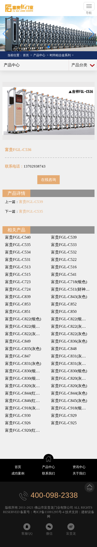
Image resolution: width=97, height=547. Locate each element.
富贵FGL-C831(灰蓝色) (71, 356)
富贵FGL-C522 (64, 259)
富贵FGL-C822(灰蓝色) (25, 334)
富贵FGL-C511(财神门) (71, 289)
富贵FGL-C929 (64, 415)
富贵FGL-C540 (18, 237)
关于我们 (79, 473)
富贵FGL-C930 (18, 415)
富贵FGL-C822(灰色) (69, 334)
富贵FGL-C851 (18, 311)
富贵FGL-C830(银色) (69, 371)
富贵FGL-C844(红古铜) (25, 393)
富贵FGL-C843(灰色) (69, 297)
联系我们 (48, 473)
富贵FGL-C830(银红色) (25, 371)
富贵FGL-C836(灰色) (69, 341)
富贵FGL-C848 (64, 349)
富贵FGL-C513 (18, 267)
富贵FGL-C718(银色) (69, 282)
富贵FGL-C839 (18, 297)
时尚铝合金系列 (60, 55)
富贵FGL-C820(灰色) (69, 386)
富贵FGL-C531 (18, 259)
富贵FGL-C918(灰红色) (25, 408)
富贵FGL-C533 (64, 245)
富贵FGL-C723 (18, 282)
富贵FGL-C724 (18, 289)
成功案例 (17, 473)
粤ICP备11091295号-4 (48, 512)
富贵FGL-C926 (18, 423)
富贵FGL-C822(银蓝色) (25, 326)
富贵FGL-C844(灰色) (69, 393)
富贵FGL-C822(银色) (23, 319)
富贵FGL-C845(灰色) (69, 400)
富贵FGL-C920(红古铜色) (27, 430)
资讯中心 (79, 467)
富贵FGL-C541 (64, 274)
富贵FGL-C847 (18, 356)
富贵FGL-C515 (18, 274)
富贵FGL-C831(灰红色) (71, 363)
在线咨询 (48, 180)
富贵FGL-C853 (18, 304)
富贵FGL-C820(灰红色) (71, 378)
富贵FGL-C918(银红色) (71, 408)
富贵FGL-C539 (31, 202)
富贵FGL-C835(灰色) (23, 349)
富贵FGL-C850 (64, 311)
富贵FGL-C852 (64, 304)
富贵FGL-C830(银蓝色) (25, 378)
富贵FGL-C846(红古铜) (25, 400)
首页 (26, 55)
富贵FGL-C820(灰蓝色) (25, 386)
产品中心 (39, 55)
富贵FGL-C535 (31, 211)
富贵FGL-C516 (64, 267)
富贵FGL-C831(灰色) (23, 363)
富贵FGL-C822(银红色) (71, 319)
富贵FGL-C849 (18, 341)
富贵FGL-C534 (18, 252)
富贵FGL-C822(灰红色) (71, 326)
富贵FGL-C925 (64, 423)
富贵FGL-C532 (64, 252)
